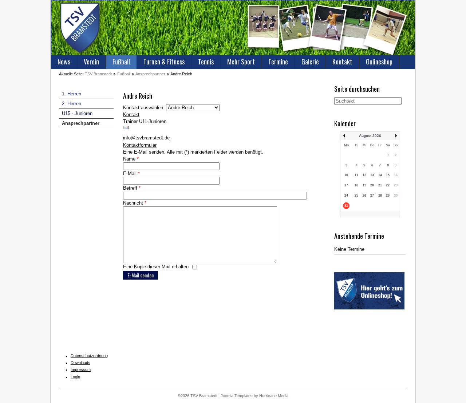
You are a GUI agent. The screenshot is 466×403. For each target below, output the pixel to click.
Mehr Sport (241, 61)
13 (372, 175)
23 (396, 185)
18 (356, 185)
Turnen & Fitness (164, 61)
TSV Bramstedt (98, 74)
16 (396, 175)
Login (75, 377)
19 (364, 185)
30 (396, 195)
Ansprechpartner (150, 74)
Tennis (206, 61)
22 (388, 185)
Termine (278, 61)
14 (380, 175)
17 (346, 185)
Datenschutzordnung (89, 355)
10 (346, 175)
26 (364, 195)
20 (372, 185)
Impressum (81, 369)
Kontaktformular (140, 145)
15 (388, 175)
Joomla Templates (237, 396)
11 (356, 175)
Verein (91, 61)
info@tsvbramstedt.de (146, 138)
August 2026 (370, 136)
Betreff (132, 188)
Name (131, 159)
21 (380, 185)
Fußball (121, 61)
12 (364, 175)
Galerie (310, 61)
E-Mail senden (140, 275)
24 (346, 195)
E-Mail (131, 173)
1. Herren (71, 93)
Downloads (80, 362)
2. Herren (71, 103)
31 (346, 206)
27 (372, 195)
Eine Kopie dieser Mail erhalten (156, 266)
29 (388, 195)
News (64, 61)
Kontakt (342, 61)
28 (380, 195)
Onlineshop (379, 61)
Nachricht (134, 203)
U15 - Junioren (77, 113)
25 (356, 195)
